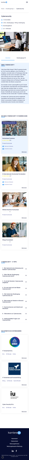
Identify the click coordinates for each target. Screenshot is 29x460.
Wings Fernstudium (7, 240)
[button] (2, 457)
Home (2, 8)
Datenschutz (14, 441)
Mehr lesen (24, 151)
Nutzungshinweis (14, 443)
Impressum (14, 438)
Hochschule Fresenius (8, 138)
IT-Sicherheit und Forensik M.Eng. (11, 377)
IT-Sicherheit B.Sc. (7, 351)
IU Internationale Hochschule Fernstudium (13, 174)
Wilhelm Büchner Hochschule (10, 209)
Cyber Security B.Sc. (8, 404)
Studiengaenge (10, 8)
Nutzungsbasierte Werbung (14, 446)
